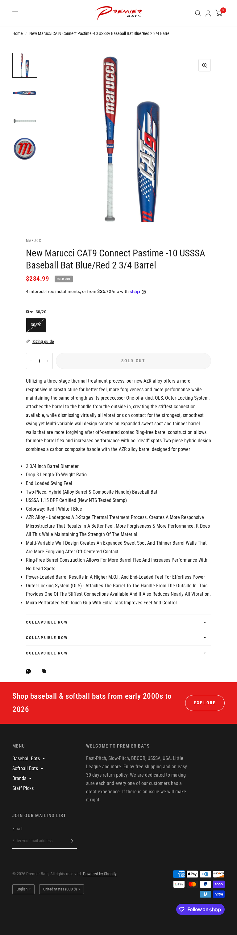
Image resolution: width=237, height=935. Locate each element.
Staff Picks (23, 788)
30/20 (36, 324)
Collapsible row (47, 622)
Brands (19, 778)
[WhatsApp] (30, 671)
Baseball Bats (26, 758)
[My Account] (208, 13)
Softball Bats (25, 768)
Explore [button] (205, 702)
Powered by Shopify (100, 873)
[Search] (198, 13)
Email (17, 828)
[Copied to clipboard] (46, 672)
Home (17, 33)
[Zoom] (204, 65)
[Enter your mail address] (70, 841)
